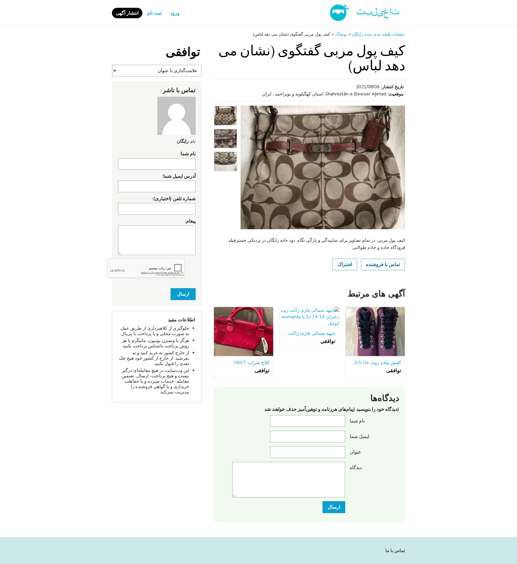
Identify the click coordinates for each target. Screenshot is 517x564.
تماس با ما (395, 551)
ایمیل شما (359, 436)
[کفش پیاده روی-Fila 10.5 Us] (375, 332)
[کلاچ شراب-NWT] (243, 332)
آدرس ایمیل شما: (179, 176)
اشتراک (344, 264)
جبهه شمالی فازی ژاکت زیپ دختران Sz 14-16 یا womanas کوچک (309, 333)
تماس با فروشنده (383, 264)
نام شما (357, 421)
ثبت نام (154, 13)
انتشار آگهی (127, 13)
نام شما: (188, 153)
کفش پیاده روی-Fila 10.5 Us (375, 362)
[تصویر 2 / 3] (225, 150)
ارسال (334, 507)
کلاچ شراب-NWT (252, 362)
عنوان (355, 452)
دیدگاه (356, 467)
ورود (175, 13)
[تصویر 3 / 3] (225, 173)
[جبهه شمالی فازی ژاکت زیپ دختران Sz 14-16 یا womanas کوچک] (309, 317)
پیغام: (190, 221)
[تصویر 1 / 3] (323, 167)
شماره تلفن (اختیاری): (174, 198)
